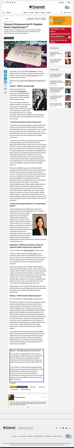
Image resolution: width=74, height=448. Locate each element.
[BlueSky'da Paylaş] (5, 82)
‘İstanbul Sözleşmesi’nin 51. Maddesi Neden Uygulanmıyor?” (23, 26)
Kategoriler (68, 12)
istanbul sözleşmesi (25, 389)
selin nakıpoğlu (14, 389)
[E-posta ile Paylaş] (5, 89)
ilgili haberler (55, 48)
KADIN (6, 18)
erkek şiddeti (33, 253)
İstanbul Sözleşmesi (32, 75)
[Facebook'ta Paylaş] (5, 71)
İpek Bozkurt (22, 91)
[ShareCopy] (5, 85)
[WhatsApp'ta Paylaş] (5, 78)
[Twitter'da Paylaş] (5, 75)
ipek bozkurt (33, 387)
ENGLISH (61, 2)
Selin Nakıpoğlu (28, 250)
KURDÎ (68, 2)
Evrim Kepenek (20, 397)
